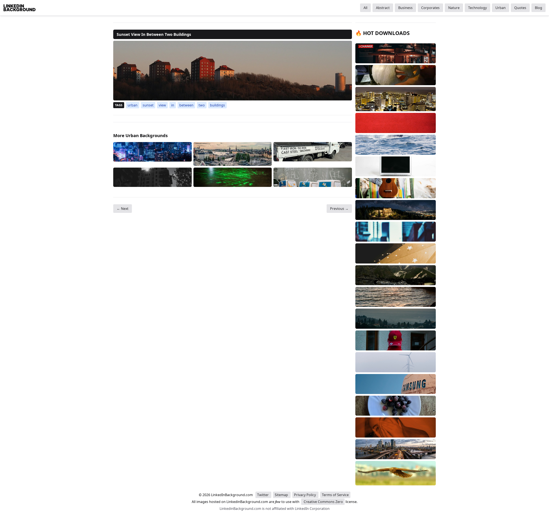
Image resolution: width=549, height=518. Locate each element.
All (365, 7)
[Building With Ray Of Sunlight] (152, 177)
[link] (232, 70)
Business (405, 7)
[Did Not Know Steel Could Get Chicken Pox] (312, 154)
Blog (538, 7)
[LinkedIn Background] (19, 7)
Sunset (148, 105)
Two (202, 105)
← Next (122, 208)
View (162, 105)
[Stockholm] (232, 154)
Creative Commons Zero (323, 501)
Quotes (520, 7)
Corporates (430, 7)
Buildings (217, 105)
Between (186, 105)
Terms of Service (335, 494)
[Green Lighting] (232, 177)
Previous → (339, 208)
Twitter (263, 494)
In (172, 105)
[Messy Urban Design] (312, 177)
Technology (477, 7)
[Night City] (152, 154)
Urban (500, 7)
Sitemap (282, 494)
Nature (454, 7)
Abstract (383, 7)
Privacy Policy (305, 494)
